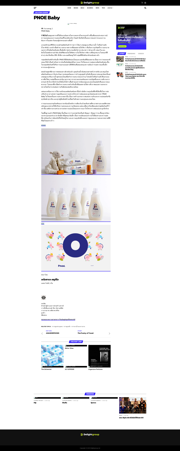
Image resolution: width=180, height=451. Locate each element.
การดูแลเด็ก (67, 326)
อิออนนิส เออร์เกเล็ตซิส (71, 306)
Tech (103, 8)
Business (90, 8)
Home (69, 8)
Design (76, 8)
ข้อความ (44, 288)
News (97, 8)
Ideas (82, 8)
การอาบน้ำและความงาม (78, 326)
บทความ (110, 8)
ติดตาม (43, 285)
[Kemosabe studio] (43, 299)
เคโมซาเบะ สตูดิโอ (50, 279)
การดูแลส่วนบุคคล (58, 326)
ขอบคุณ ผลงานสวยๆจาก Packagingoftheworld (58, 319)
